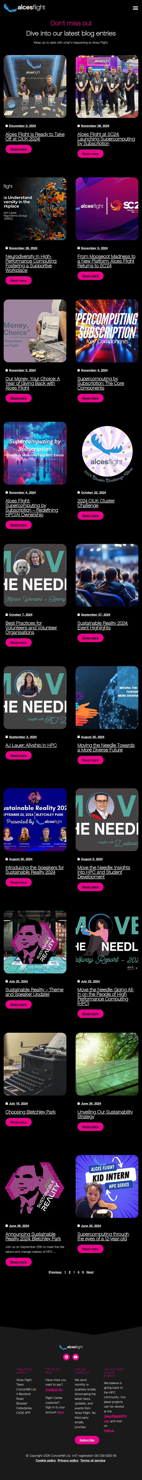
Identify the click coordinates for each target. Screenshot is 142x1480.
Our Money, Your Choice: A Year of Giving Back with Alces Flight (33, 383)
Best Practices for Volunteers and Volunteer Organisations (31, 627)
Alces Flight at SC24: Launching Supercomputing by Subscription (106, 138)
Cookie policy (46, 1460)
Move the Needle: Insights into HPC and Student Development (103, 872)
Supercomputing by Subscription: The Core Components (100, 383)
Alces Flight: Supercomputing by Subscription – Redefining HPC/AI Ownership (32, 507)
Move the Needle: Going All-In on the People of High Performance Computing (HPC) (105, 996)
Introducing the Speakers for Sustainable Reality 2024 (35, 870)
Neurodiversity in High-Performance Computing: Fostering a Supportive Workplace (31, 263)
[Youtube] (75, 1357)
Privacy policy (68, 1460)
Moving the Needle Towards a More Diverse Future (106, 747)
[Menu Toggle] (135, 8)
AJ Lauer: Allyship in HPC (31, 745)
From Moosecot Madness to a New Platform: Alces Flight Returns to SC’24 (106, 260)
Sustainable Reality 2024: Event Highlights (102, 625)
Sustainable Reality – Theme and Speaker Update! (34, 992)
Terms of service (92, 1460)
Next (90, 1272)
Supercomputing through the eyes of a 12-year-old (103, 1236)
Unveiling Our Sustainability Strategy (105, 1114)
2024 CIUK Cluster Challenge (96, 503)
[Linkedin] (66, 1357)
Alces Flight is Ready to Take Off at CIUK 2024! (35, 136)
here (60, 1412)
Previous (55, 1272)
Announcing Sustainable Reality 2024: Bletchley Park (33, 1236)
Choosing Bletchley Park (31, 1112)
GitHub (109, 1431)
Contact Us (53, 1389)
